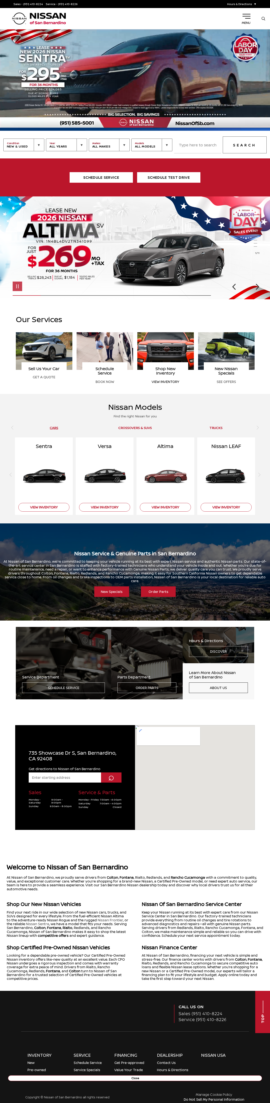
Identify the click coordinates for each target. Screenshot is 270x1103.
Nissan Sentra (37, 1021)
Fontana (127, 974)
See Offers (44, 382)
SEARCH (244, 145)
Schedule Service (63, 687)
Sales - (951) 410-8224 (28, 4)
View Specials (46, 790)
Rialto (67, 1024)
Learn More (231, 781)
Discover (218, 651)
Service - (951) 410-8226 (62, 4)
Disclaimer (197, 285)
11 (257, 246)
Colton (112, 974)
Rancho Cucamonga (188, 974)
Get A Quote (104, 377)
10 (257, 243)
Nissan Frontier (110, 1017)
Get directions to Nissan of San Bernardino (64, 865)
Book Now (165, 382)
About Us (218, 687)
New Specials (112, 591)
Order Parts (158, 591)
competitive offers (53, 1032)
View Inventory (226, 382)
